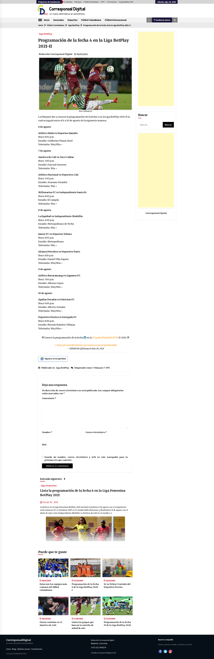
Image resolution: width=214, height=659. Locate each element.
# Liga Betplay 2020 (126, 2)
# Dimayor (78, 2)
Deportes (73, 19)
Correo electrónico (96, 432)
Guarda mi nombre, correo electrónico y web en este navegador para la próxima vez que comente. (86, 458)
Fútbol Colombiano (91, 19)
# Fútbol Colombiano (91, 2)
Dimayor (98, 368)
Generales (58, 19)
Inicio (47, 19)
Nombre (47, 432)
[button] (149, 19)
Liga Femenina (49, 485)
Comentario (49, 398)
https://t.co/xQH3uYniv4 (70, 345)
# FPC (103, 2)
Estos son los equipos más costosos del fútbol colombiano (53, 587)
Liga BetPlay (45, 34)
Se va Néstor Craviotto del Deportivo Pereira (117, 585)
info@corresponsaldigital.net (103, 652)
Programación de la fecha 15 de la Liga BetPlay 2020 (117, 623)
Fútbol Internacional (115, 19)
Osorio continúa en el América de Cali (51, 623)
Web (44, 444)
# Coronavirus (112, 2)
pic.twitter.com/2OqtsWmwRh (100, 345)
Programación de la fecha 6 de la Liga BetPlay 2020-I (85, 587)
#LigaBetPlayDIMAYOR (105, 337)
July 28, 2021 (98, 348)
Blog (14, 649)
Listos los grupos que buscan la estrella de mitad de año (83, 625)
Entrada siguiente (51, 479)
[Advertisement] (156, 69)
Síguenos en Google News (55, 359)
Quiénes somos (23, 649)
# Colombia (68, 2)
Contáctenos (36, 649)
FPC (108, 368)
